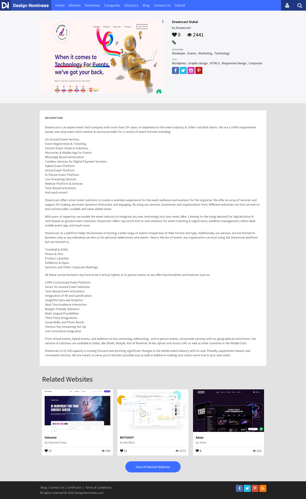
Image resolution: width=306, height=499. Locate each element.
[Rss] (262, 488)
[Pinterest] (255, 488)
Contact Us (162, 5)
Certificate (74, 487)
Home (59, 5)
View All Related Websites (153, 467)
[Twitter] (247, 488)
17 (50, 450)
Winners (75, 5)
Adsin (199, 437)
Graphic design (198, 63)
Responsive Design (234, 63)
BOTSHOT (127, 437)
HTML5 (215, 63)
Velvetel (50, 437)
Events (191, 53)
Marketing (205, 53)
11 (125, 450)
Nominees (92, 5)
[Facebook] (239, 488)
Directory (131, 5)
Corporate (255, 63)
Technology (222, 53)
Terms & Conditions (98, 487)
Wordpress (179, 63)
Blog (146, 5)
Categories (112, 5)
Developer (178, 53)
